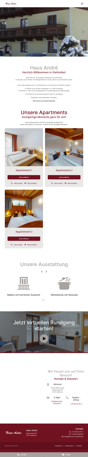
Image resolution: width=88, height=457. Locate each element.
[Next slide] (83, 31)
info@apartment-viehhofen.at (73, 436)
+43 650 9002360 (77, 434)
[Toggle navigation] (82, 3)
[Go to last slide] (5, 31)
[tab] (42, 53)
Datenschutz (69, 446)
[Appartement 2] (64, 157)
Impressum (58, 446)
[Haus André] (13, 432)
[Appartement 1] (24, 157)
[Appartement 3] (24, 219)
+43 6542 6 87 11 (76, 404)
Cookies (79, 446)
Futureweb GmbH (12, 446)
